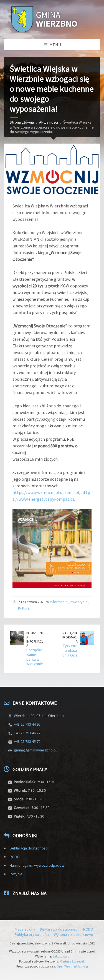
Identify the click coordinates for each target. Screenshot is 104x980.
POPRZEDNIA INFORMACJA (34, 639)
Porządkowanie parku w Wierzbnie (34, 656)
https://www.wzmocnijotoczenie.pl (45, 492)
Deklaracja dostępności (29, 848)
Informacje (59, 601)
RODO (15, 856)
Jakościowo (60, 956)
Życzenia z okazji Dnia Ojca (70, 650)
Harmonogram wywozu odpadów (37, 865)
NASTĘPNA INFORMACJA (69, 637)
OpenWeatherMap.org (72, 966)
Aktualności (48, 122)
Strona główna (22, 122)
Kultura (24, 608)
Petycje (16, 873)
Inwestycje (79, 601)
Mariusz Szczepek (72, 961)
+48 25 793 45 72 (27, 741)
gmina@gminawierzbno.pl (35, 750)
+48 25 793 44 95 (27, 724)
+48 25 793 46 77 (27, 732)
